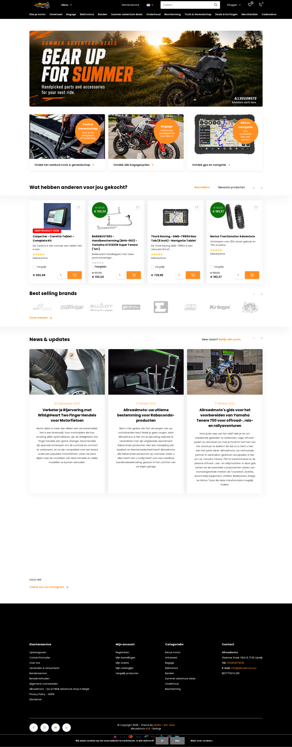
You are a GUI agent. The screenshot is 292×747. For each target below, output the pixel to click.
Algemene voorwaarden (43, 683)
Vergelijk (41, 267)
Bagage (169, 663)
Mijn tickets (122, 663)
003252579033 (235, 663)
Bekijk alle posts (230, 339)
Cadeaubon (269, 14)
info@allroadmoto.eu (243, 668)
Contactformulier (39, 657)
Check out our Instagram (47, 587)
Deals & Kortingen (226, 14)
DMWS (157, 725)
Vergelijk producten (127, 673)
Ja (162, 740)
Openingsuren (37, 652)
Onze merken (38, 318)
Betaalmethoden (39, 678)
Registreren (122, 652)
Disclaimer (35, 699)
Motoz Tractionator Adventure (232, 236)
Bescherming (173, 689)
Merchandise (249, 14)
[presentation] (254, 188)
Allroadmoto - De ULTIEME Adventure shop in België (59, 689)
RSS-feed (169, 725)
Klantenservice (130, 5)
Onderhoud (172, 683)
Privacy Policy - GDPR (41, 694)
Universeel (171, 657)
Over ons (34, 663)
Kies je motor (172, 652)
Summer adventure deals (126, 14)
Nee (177, 740)
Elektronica (171, 668)
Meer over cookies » (202, 740)
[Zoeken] (216, 5)
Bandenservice (38, 673)
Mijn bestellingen (125, 657)
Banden (169, 673)
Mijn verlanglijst (124, 668)
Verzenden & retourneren (44, 668)
